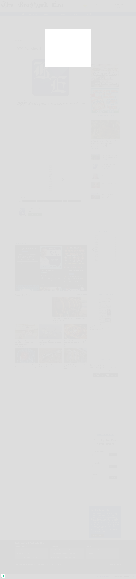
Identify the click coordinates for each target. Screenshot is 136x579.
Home (47, 31)
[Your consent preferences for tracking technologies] (3, 576)
